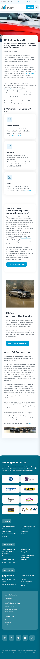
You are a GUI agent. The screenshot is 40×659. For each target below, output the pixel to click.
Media (7, 625)
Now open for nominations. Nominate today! (24, 1)
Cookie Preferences (13, 652)
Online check (8, 598)
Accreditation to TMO (8, 579)
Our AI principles (6, 531)
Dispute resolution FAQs (9, 584)
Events (4, 581)
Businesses (8, 622)
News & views (9, 611)
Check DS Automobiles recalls (17, 343)
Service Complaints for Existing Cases (27, 556)
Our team (24, 533)
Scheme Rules (25, 559)
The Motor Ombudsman (9, 526)
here (29, 423)
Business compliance (8, 555)
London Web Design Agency (9, 650)
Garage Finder (25, 552)
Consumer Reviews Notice (9, 562)
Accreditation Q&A (26, 581)
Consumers (8, 620)
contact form (28, 190)
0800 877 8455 (16, 135)
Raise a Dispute (25, 549)
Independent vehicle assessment (8, 552)
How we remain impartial (9, 533)
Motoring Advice (10, 606)
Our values (5, 528)
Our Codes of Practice (8, 549)
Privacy (21, 652)
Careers (4, 536)
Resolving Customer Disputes (8, 575)
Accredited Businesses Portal (28, 584)
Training (23, 579)
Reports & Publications (11, 609)
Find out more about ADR (16, 264)
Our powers (24, 531)
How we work (25, 528)
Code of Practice (29, 73)
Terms (26, 652)
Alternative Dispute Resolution (12, 89)
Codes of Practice (26, 238)
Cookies (4, 652)
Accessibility (33, 652)
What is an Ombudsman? (28, 526)
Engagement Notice (8, 559)
